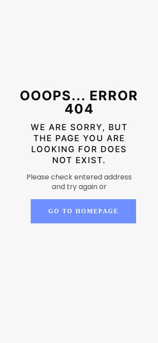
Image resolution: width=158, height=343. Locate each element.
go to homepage (83, 211)
